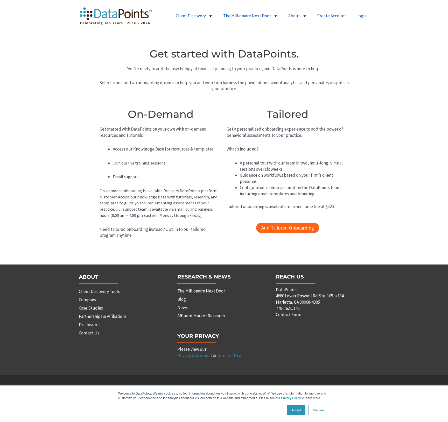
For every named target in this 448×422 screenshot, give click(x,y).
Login (361, 16)
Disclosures (89, 324)
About (294, 16)
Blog (181, 299)
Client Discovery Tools (99, 291)
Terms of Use (229, 355)
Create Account (331, 16)
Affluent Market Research (201, 316)
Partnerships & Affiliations (103, 316)
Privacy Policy (291, 398)
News (182, 307)
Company (87, 300)
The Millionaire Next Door (247, 16)
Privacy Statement (194, 355)
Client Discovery (191, 16)
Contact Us (89, 333)
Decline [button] (318, 410)
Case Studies (91, 308)
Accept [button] (296, 410)
